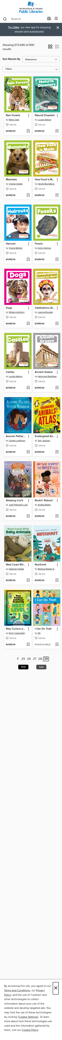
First (23, 666)
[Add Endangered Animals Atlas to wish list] (57, 452)
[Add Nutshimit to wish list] (57, 580)
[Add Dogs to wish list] (28, 324)
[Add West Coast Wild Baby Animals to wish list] (28, 580)
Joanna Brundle (45, 312)
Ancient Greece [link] (44, 372)
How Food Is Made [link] (45, 179)
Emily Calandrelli (17, 633)
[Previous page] (18, 659)
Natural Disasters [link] (45, 115)
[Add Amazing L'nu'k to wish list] (28, 516)
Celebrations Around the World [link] (45, 308)
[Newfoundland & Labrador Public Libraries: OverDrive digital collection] (31, 7)
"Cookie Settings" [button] (28, 1017)
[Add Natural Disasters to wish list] (57, 131)
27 (34, 659)
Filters (9, 69)
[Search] (5, 19)
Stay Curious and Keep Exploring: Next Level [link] (16, 628)
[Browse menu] (56, 18)
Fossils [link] (39, 243)
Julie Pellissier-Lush (18, 504)
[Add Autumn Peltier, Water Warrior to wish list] (28, 452)
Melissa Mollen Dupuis (47, 569)
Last (41, 666)
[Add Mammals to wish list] (28, 195)
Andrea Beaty (44, 504)
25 (23, 659)
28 (40, 659)
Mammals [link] (11, 179)
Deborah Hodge (16, 569)
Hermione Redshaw (47, 376)
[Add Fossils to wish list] (57, 259)
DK (39, 633)
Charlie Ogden (16, 184)
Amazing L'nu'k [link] (14, 500)
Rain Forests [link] (13, 115)
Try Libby (13, 27)
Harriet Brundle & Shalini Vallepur (47, 184)
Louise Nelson (44, 119)
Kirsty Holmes (44, 248)
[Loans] (49, 19)
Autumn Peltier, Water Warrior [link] (16, 436)
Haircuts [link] (11, 243)
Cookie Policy (30, 1030)
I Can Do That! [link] (43, 628)
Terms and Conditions (17, 990)
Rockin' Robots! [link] (44, 500)
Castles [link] (10, 372)
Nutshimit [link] (40, 564)
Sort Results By (11, 59)
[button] (50, 47)
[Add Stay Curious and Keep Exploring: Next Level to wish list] (28, 645)
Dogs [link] (9, 308)
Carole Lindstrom (17, 440)
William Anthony (16, 312)
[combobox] (24, 19)
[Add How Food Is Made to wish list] (57, 195)
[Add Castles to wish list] (28, 388)
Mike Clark (14, 119)
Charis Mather (15, 248)
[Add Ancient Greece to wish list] (57, 388)
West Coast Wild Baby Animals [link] (16, 564)
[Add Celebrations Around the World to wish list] (57, 324)
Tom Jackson (44, 440)
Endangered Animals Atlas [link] (45, 436)
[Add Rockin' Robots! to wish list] (57, 516)
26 (29, 659)
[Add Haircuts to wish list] (28, 259)
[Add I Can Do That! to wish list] (57, 645)
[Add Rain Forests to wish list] (28, 131)
